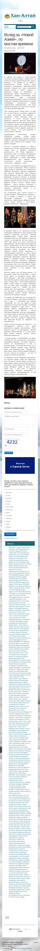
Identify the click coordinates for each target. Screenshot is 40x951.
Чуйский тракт (26, 690)
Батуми (16, 736)
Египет (8, 495)
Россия (25, 873)
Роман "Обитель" (24, 875)
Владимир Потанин (25, 775)
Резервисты (12, 558)
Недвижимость (21, 889)
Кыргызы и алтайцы (15, 656)
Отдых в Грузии (14, 734)
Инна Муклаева (24, 645)
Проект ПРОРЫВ (23, 584)
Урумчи (25, 699)
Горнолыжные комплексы (17, 614)
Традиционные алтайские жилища (19, 631)
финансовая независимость (17, 844)
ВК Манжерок (17, 599)
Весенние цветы (21, 884)
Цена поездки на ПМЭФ (23, 814)
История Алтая (15, 793)
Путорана (12, 551)
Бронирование (23, 764)
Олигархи (19, 558)
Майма (28, 847)
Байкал (11, 680)
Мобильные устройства (16, 767)
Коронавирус (13, 730)
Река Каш (18, 708)
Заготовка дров (14, 603)
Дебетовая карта (18, 836)
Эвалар (11, 756)
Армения (12, 751)
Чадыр (17, 634)
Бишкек (27, 555)
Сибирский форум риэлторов (18, 891)
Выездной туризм (25, 673)
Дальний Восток (14, 710)
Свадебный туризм (15, 880)
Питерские (16, 886)
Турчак (28, 889)
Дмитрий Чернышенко (16, 580)
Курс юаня (16, 562)
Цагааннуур (12, 701)
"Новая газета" (21, 727)
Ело (25, 795)
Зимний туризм (24, 738)
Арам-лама (21, 771)
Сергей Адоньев (23, 725)
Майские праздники (24, 762)
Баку (16, 751)
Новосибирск (21, 671)
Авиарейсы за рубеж (20, 667)
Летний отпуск (24, 802)
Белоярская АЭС (24, 582)
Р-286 (29, 830)
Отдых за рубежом (24, 717)
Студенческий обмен (15, 782)
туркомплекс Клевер (19, 617)
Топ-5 (24, 782)
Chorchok (27, 647)
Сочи (15, 671)
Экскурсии (16, 797)
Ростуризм (23, 579)
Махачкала (16, 673)
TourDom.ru (12, 758)
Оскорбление (13, 851)
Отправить (8, 453)
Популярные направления (17, 832)
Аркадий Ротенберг (15, 817)
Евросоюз (19, 604)
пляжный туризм (25, 828)
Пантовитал (12, 664)
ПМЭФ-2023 (12, 814)
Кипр (22, 754)
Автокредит (18, 858)
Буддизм (12, 769)
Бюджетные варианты (16, 804)
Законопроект (22, 808)
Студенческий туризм (15, 778)
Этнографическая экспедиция (18, 654)
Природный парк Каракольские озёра (17, 591)
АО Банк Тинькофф (15, 864)
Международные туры (15, 780)
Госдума (18, 754)
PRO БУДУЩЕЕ (14, 575)
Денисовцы (22, 847)
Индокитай (21, 751)
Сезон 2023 (27, 749)
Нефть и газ (26, 604)
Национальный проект (22, 714)
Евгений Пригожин (15, 825)
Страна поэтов (16, 636)
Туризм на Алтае (19, 677)
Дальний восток (14, 764)
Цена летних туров (25, 721)
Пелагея (24, 741)
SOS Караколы (26, 592)
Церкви (11, 871)
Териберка (25, 784)
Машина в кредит (17, 860)
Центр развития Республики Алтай (17, 665)
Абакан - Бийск (18, 625)
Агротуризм (12, 712)
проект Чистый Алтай (22, 643)
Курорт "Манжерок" (15, 741)
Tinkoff (25, 836)
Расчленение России (15, 799)
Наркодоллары (13, 728)
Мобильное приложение (16, 876)
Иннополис (20, 597)
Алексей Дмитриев (19, 573)
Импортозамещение (15, 564)
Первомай (12, 765)
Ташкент (27, 573)
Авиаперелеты (24, 553)
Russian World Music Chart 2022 (19, 650)
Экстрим (25, 830)
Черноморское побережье (17, 760)
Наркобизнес (13, 727)
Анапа (25, 804)
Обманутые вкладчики (21, 756)
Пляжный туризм (14, 802)
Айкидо (11, 697)
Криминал (19, 830)
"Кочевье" (17, 697)
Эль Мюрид (19, 549)
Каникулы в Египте (24, 719)
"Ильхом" (24, 695)
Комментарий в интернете (17, 849)
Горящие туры (23, 566)
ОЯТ (17, 582)
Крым (28, 547)
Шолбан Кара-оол (14, 629)
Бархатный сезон (14, 555)
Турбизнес (12, 549)
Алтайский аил (24, 634)
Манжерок (12, 893)
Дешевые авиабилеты (16, 610)
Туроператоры (17, 743)
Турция (8, 521)
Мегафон (27, 895)
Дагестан (28, 832)
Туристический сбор (24, 806)
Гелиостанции (23, 747)
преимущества (13, 838)
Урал (10, 834)
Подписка (25, 608)
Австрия (8, 492)
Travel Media (18, 608)
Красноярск (12, 547)
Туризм (24, 547)
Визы (29, 667)
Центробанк (17, 560)
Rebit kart (26, 767)
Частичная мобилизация (16, 567)
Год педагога (18, 871)
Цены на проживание (21, 810)
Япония (8, 527)
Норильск (26, 549)
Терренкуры (12, 688)
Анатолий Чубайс (14, 828)
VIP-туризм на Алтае (15, 593)
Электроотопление (19, 745)
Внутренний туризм (22, 621)
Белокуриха (19, 684)
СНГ (18, 553)
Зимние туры (21, 612)
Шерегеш (24, 679)
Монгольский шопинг (15, 691)
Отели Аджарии (24, 734)
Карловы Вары (17, 703)
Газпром (19, 547)
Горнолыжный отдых (15, 679)
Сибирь (28, 878)
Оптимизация (24, 680)
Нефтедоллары (24, 562)
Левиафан (18, 784)
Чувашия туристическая (21, 627)
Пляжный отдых (14, 721)
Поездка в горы (14, 717)
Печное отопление (23, 601)
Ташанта (28, 701)
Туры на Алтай (21, 688)
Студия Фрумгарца (15, 695)
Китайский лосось (14, 706)
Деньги (19, 658)
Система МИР (19, 765)
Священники (19, 873)
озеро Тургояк (22, 834)
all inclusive (20, 712)
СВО (23, 658)
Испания (8, 498)
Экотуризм (23, 886)
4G (10, 897)
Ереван (11, 556)
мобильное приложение (16, 840)
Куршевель (15, 856)
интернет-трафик (19, 897)
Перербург (22, 812)
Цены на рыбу (24, 706)
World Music (13, 647)
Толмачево (12, 786)
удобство (21, 838)
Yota (12, 897)
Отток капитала (22, 660)
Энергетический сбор (15, 571)
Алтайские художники (22, 693)
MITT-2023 (12, 723)
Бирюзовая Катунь (15, 815)
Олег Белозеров (14, 645)
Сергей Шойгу (13, 771)
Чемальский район (15, 588)
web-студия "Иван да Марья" (23, 948)
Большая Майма (19, 854)
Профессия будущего (23, 862)
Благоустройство (26, 686)
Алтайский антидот (25, 662)
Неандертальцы (14, 847)
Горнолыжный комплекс (19, 740)
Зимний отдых (13, 719)
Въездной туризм (20, 878)
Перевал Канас (18, 699)
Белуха (15, 725)
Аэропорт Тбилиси (20, 791)
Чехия (11, 703)
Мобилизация (13, 660)
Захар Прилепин (14, 875)
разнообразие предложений (17, 842)
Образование (18, 869)
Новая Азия (20, 647)
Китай (8, 504)
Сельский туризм (14, 630)
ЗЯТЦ (16, 584)
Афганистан (13, 669)
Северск (11, 584)
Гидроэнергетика (14, 747)
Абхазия (11, 806)
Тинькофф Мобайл (21, 865)
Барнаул (22, 575)
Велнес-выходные (19, 704)
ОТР (10, 636)
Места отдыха (13, 808)
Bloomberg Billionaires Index (17, 774)
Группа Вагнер (25, 823)
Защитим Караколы (25, 586)
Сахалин (22, 710)
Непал (8, 512)
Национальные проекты (16, 682)
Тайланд (8, 518)
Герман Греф (25, 827)
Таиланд (27, 751)
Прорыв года (19, 723)
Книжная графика (21, 577)
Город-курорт (16, 686)
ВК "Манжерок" (16, 827)
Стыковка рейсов (19, 790)
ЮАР (7, 524)
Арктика (23, 708)
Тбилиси (16, 556)
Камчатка (17, 680)
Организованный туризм (19, 732)
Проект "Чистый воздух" (16, 749)
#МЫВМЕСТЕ (18, 641)
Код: (5, 445)
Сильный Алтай (18, 595)
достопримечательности (16, 895)
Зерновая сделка (14, 606)
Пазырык (27, 754)
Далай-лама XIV (20, 769)
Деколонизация (24, 797)
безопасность (13, 839)
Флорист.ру (12, 884)
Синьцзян (12, 708)
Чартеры (11, 716)
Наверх (35, 942)
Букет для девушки (21, 882)
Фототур (15, 834)
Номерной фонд (14, 812)
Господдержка (24, 629)
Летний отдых (18, 716)
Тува (26, 769)
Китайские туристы (24, 728)
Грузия (27, 790)
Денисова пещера (24, 845)
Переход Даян (21, 701)
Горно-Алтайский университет (18, 777)
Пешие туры (27, 716)
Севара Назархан (14, 579)
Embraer (11, 790)
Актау (16, 806)
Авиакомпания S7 (20, 788)
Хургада (28, 564)
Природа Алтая (14, 586)
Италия (11, 753)
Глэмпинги (12, 830)
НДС (23, 743)
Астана (22, 555)
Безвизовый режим (15, 675)
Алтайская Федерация (23, 801)
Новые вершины (26, 815)
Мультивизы (26, 758)
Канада (8, 501)
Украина (11, 791)
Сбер (10, 740)
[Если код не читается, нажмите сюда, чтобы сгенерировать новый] (12, 441)
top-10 (17, 773)
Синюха (16, 738)
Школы (25, 869)
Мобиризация (23, 556)
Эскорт (28, 812)
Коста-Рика (9, 507)
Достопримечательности (16, 795)
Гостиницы (18, 569)
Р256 (22, 697)
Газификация (13, 601)
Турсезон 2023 (18, 753)
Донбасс (16, 662)
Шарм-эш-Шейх (14, 566)
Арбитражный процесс (16, 619)
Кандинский (19, 551)
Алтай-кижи (23, 651)
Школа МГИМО (18, 819)
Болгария (19, 758)
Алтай (24, 599)
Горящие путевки (18, 821)
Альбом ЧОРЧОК (14, 649)
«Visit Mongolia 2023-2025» (19, 689)
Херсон (22, 606)
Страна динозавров (15, 823)
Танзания (9, 515)
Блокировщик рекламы (16, 867)
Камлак (17, 893)
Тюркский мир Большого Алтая (18, 653)
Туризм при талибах (23, 669)
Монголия (9, 510)
